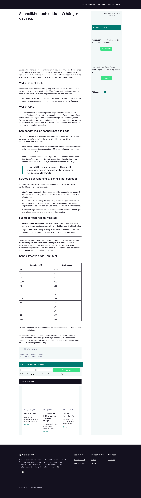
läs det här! (56, 467)
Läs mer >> (27, 424)
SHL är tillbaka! (30, 414)
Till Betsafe (106, 78)
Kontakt (93, 460)
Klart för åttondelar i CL (68, 415)
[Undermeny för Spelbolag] (105, 4)
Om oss (93, 463)
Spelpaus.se (78, 463)
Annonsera (111, 460)
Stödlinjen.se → (79, 460)
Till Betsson (106, 49)
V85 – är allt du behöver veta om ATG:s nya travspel (49, 417)
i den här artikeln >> (27, 330)
